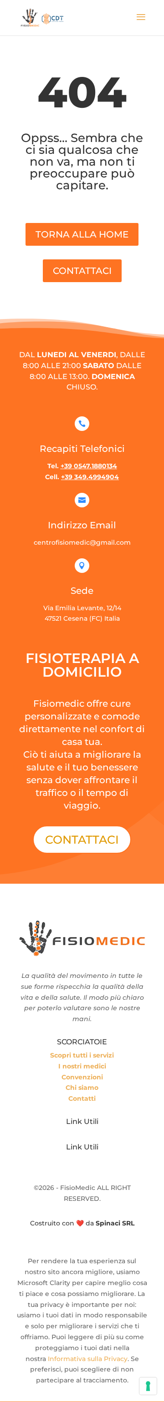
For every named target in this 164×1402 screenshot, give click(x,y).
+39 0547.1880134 (89, 466)
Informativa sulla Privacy (88, 1359)
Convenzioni (82, 1077)
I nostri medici (82, 1066)
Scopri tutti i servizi (82, 1055)
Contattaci (82, 839)
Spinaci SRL (115, 1223)
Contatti (82, 1098)
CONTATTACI (82, 270)
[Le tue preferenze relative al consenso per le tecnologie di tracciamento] (148, 1386)
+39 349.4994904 (90, 477)
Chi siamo (82, 1087)
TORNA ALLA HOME (82, 234)
